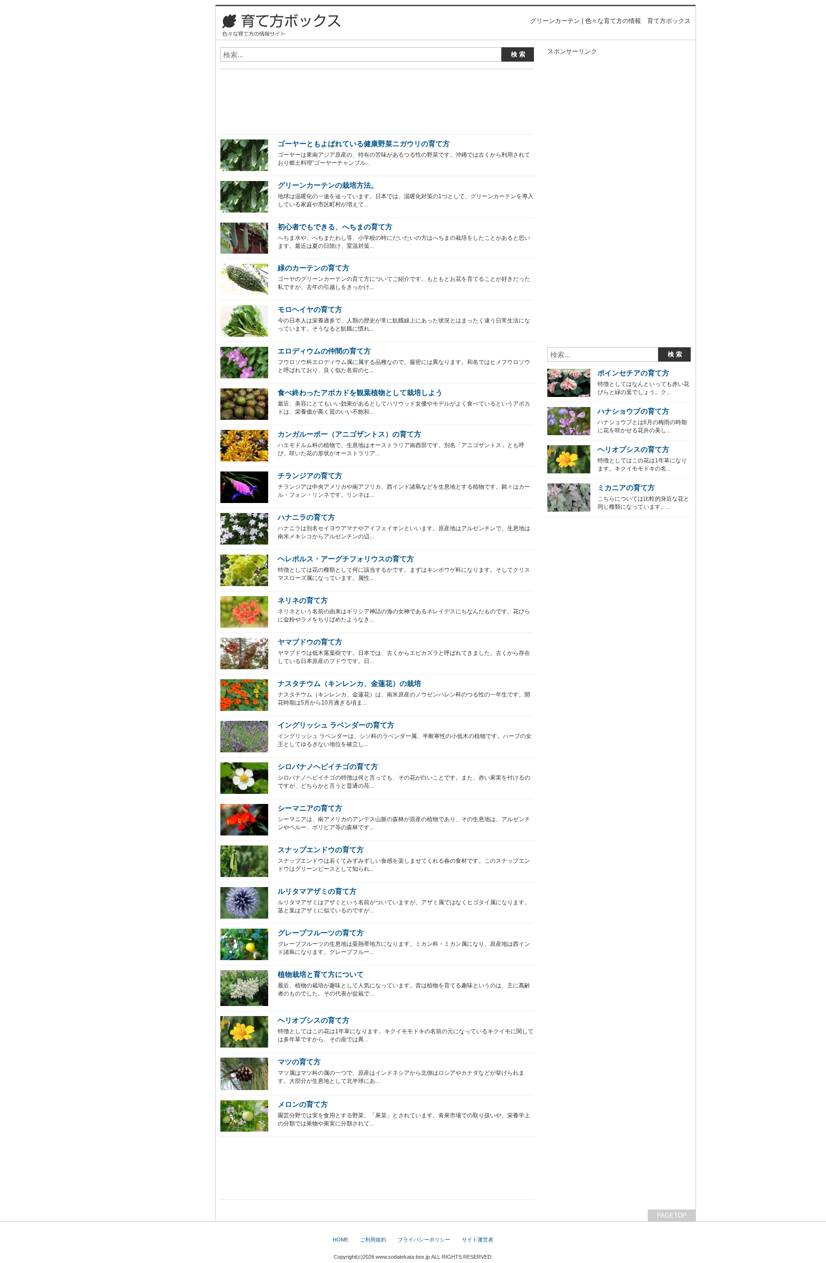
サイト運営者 (477, 1239)
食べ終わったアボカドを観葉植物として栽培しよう (360, 392)
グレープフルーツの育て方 (321, 933)
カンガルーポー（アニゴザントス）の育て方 (349, 434)
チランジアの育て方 (310, 475)
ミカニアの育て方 (626, 487)
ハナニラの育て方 (306, 517)
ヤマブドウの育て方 (310, 642)
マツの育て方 (299, 1062)
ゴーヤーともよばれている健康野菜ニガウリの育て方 (364, 143)
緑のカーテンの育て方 (313, 268)
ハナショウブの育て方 (633, 411)
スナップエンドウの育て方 (321, 850)
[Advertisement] (332, 80)
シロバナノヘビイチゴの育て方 (328, 766)
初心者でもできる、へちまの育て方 (335, 227)
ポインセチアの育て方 (633, 373)
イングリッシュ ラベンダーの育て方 (336, 725)
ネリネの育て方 (303, 600)
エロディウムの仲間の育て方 (324, 351)
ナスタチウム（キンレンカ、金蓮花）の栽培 (349, 683)
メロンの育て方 (303, 1104)
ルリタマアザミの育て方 (317, 891)
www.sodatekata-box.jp (403, 1257)
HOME (340, 1239)
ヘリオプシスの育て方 (313, 1020)
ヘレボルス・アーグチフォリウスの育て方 (346, 559)
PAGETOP (672, 1215)
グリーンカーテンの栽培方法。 (328, 185)
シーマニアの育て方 (310, 808)
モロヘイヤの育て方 (310, 309)
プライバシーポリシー (424, 1239)
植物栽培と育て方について (321, 974)
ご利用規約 (373, 1239)
